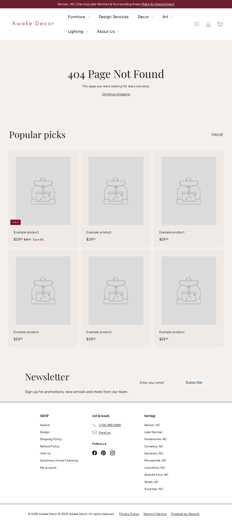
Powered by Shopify (185, 514)
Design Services (114, 16)
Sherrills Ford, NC (156, 474)
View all (217, 134)
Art (165, 16)
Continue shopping (116, 94)
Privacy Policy (129, 514)
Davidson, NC (153, 453)
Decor (144, 16)
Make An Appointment (157, 4)
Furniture (77, 16)
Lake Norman (153, 432)
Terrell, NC (151, 482)
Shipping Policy (51, 439)
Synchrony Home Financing (59, 460)
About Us (106, 31)
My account (48, 467)
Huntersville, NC (155, 439)
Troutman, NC (153, 489)
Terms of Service (155, 514)
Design (45, 432)
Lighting (76, 31)
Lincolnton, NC (154, 467)
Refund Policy (50, 446)
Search (45, 425)
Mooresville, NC (155, 460)
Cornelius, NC (153, 446)
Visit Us (45, 453)
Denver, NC (152, 425)
